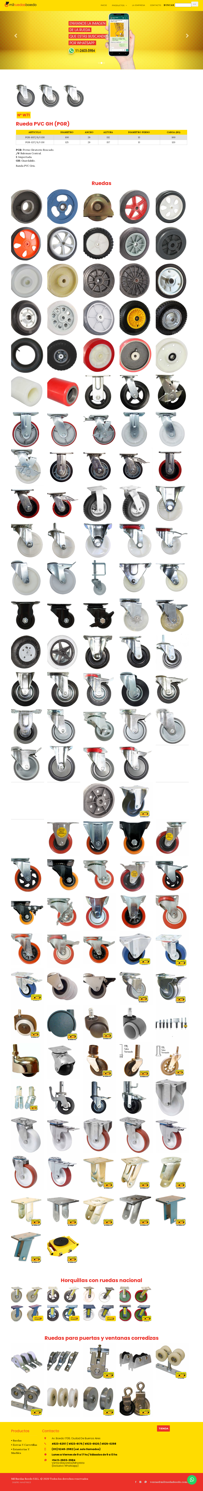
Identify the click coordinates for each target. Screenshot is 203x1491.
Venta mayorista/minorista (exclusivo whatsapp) (68, 1463)
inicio (104, 5)
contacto (155, 5)
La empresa (138, 5)
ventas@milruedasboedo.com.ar (170, 1482)
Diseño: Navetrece (21, 1482)
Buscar (169, 5)
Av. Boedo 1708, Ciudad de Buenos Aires (76, 1438)
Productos (119, 5)
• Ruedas (16, 1440)
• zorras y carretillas (24, 1444)
